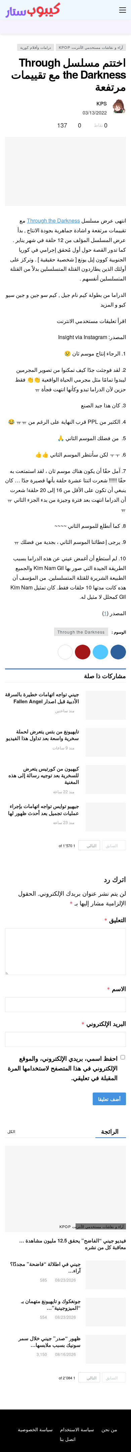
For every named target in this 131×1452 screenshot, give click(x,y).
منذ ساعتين (64, 710)
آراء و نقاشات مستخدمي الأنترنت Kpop (91, 47)
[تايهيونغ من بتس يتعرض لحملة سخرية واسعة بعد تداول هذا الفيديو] (106, 742)
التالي (91, 845)
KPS (101, 103)
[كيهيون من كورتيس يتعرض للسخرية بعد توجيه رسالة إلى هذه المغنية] (106, 779)
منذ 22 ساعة (63, 791)
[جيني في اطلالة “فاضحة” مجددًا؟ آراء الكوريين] (106, 1275)
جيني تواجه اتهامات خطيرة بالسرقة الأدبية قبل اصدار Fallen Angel (42, 698)
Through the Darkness (53, 220)
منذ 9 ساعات (63, 747)
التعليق (115, 919)
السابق (112, 845)
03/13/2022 (95, 112)
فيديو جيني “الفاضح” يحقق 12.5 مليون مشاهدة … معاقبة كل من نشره (72, 1244)
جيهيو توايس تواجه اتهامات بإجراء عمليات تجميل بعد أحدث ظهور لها (43, 809)
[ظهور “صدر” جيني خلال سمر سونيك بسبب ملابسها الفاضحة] (106, 1349)
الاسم (116, 988)
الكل (11, 1131)
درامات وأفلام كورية (35, 47)
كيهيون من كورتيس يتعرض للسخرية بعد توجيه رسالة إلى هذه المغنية (43, 775)
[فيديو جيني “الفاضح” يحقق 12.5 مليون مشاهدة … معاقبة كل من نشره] (65, 1189)
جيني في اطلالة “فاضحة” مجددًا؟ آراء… (45, 1267)
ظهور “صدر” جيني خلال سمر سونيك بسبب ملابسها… (49, 1342)
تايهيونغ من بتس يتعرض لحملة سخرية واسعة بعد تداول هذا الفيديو (42, 735)
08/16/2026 (65, 1354)
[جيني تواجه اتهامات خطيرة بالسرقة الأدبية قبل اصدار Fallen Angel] (106, 705)
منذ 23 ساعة (63, 822)
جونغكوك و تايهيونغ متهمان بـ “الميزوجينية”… (51, 1304)
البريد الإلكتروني (103, 1023)
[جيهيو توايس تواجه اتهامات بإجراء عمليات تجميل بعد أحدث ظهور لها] (106, 817)
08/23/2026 (65, 1280)
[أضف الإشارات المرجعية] (49, 124)
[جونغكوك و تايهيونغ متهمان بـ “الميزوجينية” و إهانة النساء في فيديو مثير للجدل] (106, 1312)
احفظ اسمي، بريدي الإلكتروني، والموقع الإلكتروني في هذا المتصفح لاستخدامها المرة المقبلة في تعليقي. (63, 1068)
